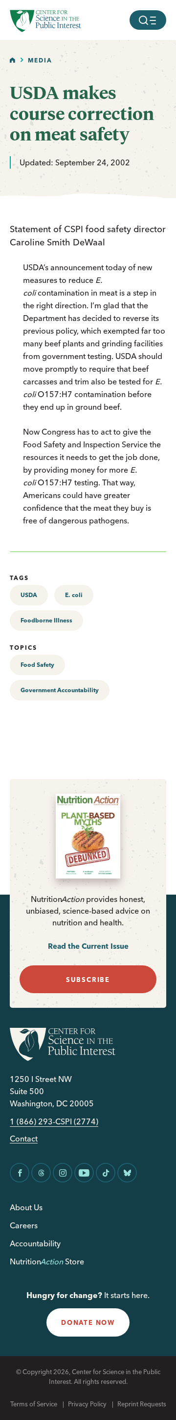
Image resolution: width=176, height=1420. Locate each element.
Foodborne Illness (46, 620)
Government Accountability (60, 690)
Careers (24, 1225)
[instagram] (62, 1172)
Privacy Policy (87, 1404)
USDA (29, 595)
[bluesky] (127, 1172)
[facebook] (19, 1172)
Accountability (35, 1243)
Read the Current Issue (88, 946)
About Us (26, 1207)
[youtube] (84, 1172)
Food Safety (37, 664)
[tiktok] (105, 1172)
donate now (88, 1322)
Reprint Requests (141, 1404)
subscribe (88, 979)
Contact (24, 1138)
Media (40, 60)
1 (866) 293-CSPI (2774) (54, 1121)
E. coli (74, 595)
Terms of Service (33, 1404)
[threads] (41, 1172)
